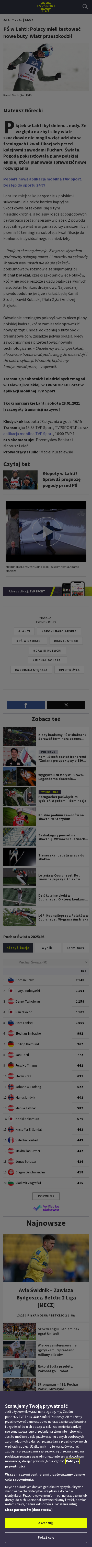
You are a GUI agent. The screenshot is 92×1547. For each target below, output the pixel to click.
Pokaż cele (46, 1537)
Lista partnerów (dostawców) (29, 1510)
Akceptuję (45, 1523)
